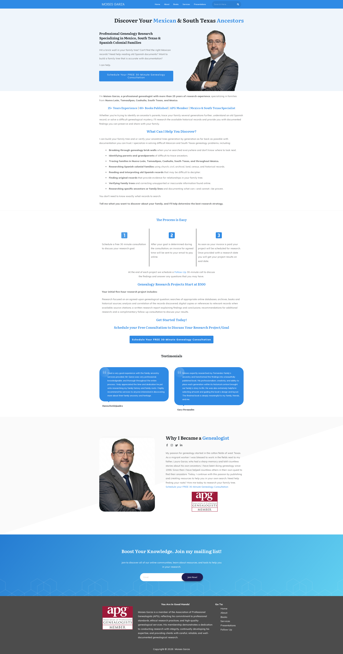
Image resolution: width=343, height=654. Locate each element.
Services (225, 621)
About (221, 612)
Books (224, 617)
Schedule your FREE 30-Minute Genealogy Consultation (197, 486)
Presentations (228, 625)
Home (221, 608)
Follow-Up (180, 272)
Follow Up (226, 629)
